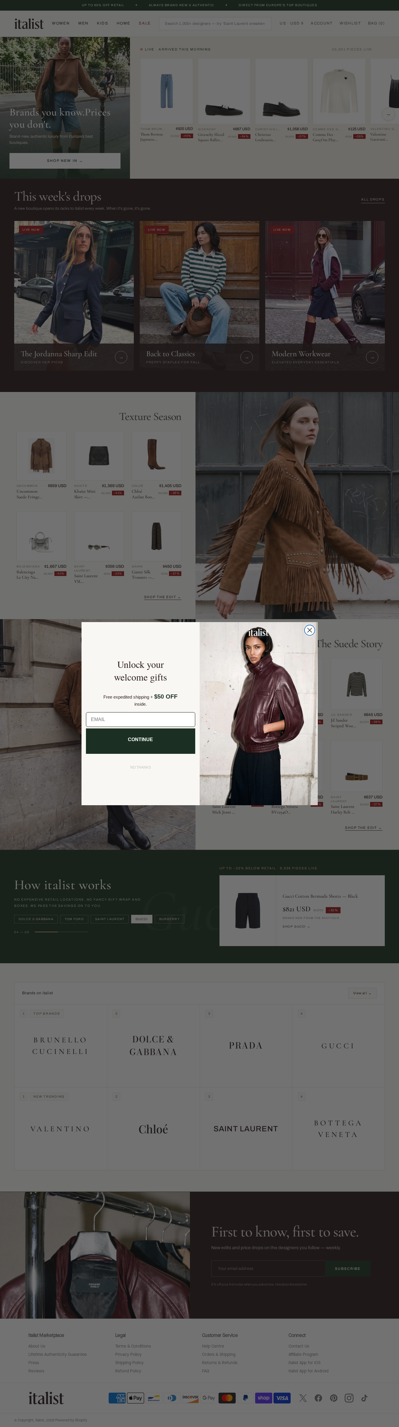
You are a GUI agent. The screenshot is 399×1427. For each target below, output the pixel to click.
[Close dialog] (309, 630)
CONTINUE (140, 739)
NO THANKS (140, 767)
